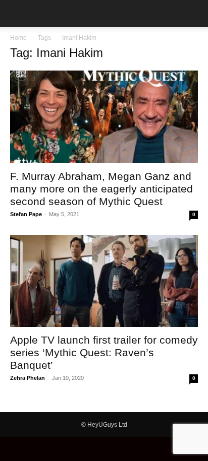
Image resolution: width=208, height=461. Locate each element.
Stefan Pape (26, 214)
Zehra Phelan (27, 378)
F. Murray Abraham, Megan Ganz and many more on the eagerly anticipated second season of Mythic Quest (101, 188)
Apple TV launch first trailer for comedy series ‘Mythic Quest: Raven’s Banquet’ (104, 352)
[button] (17, 13)
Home (18, 37)
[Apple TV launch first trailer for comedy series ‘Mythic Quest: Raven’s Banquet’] (104, 281)
